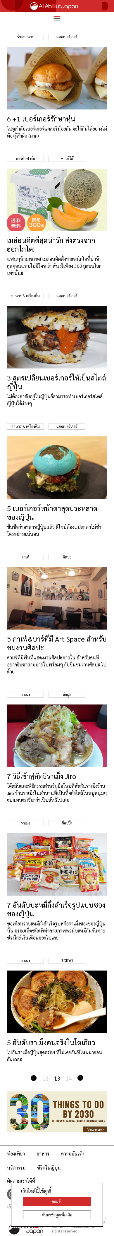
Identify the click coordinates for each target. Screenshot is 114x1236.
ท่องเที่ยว (16, 1154)
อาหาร (43, 1154)
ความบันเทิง (72, 1154)
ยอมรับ (57, 1201)
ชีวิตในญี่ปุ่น (49, 1168)
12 (45, 1078)
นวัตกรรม (16, 1168)
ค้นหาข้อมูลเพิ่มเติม (57, 1214)
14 (68, 1078)
